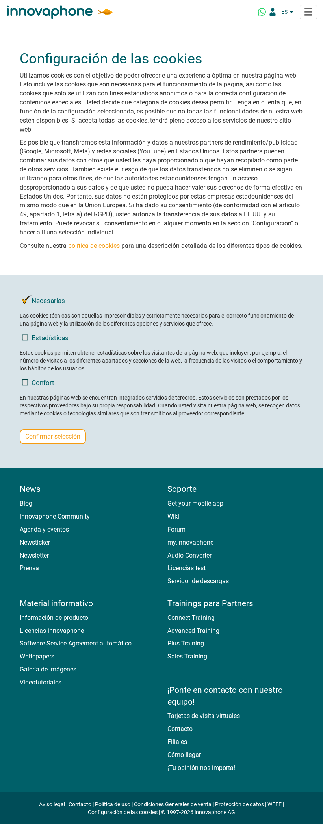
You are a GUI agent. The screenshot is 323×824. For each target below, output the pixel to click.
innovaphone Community (55, 516)
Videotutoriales (40, 682)
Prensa (29, 568)
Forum (176, 529)
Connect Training (191, 617)
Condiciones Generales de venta (173, 804)
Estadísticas (50, 338)
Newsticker (35, 542)
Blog (26, 503)
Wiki (173, 516)
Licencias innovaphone (52, 630)
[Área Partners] (272, 12)
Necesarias (48, 301)
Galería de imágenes (48, 669)
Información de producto (54, 617)
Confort (43, 383)
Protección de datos (239, 804)
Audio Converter (189, 555)
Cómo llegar (184, 755)
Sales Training (187, 656)
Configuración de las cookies (123, 812)
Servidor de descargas (198, 581)
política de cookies (94, 245)
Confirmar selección (52, 436)
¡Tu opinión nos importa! (201, 768)
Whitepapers (37, 656)
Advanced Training (193, 630)
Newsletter (34, 555)
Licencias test (186, 568)
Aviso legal (52, 804)
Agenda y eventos (44, 529)
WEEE (274, 804)
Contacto (180, 729)
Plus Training (185, 643)
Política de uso (112, 804)
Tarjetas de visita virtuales (203, 716)
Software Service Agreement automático (76, 643)
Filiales (177, 742)
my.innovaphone (190, 542)
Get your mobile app (195, 503)
